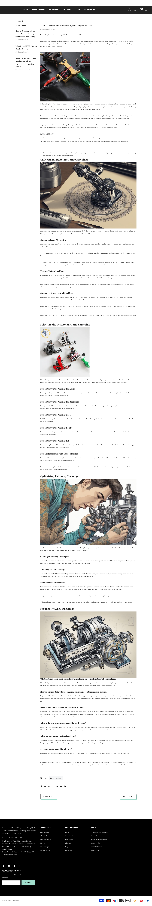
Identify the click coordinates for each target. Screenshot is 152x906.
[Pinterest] (49, 786)
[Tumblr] (53, 786)
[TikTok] (14, 866)
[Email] (61, 786)
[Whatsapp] (65, 786)
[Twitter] (45, 786)
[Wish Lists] (135, 10)
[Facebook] (41, 786)
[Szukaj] (124, 9)
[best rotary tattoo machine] (88, 76)
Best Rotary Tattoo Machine (49, 35)
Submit (28, 883)
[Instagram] (9, 866)
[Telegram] (57, 786)
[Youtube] (20, 866)
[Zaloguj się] (129, 10)
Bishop (69, 419)
